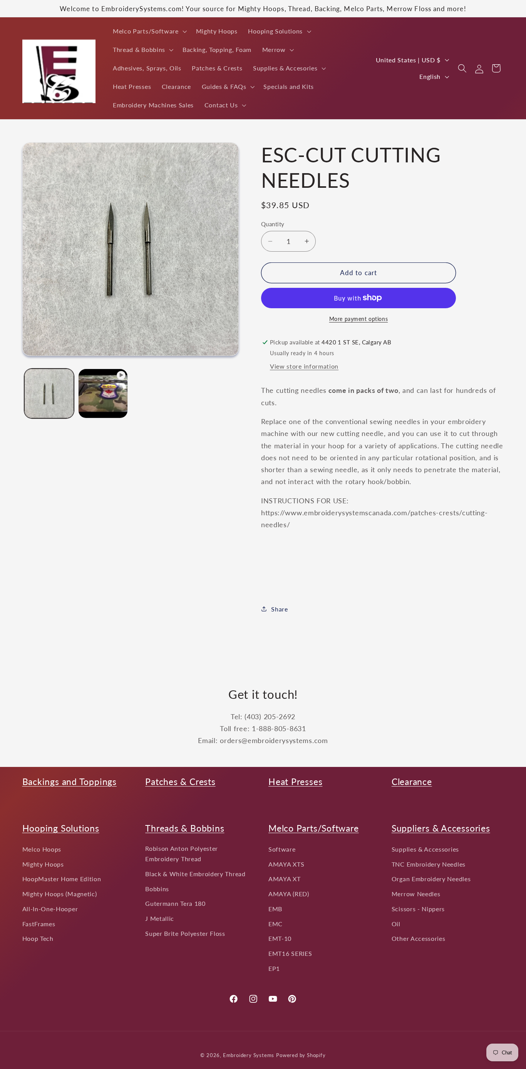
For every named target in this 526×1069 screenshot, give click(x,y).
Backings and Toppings (69, 781)
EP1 (274, 968)
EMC (275, 923)
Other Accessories (419, 938)
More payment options (358, 319)
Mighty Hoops (43, 864)
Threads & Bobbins (184, 828)
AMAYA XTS (286, 864)
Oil (396, 923)
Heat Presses (295, 781)
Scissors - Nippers (418, 908)
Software (282, 849)
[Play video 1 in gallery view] (103, 393)
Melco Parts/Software (313, 828)
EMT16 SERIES (290, 953)
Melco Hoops (42, 849)
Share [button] (279, 609)
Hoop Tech (38, 938)
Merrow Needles (416, 893)
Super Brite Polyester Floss (185, 933)
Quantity (273, 223)
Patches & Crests (180, 781)
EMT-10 (279, 938)
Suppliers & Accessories (441, 828)
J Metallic (159, 918)
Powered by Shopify (301, 1056)
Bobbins (157, 888)
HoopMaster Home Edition (61, 879)
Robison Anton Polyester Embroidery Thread (181, 853)
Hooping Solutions (60, 828)
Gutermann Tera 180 (175, 903)
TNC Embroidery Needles (429, 864)
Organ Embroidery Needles (431, 879)
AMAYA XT (284, 879)
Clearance (412, 781)
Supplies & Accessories (425, 849)
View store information (304, 366)
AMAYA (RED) (288, 893)
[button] (149, 31)
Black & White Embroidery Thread (195, 873)
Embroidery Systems (249, 1056)
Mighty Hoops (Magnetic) (59, 893)
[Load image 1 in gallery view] (49, 393)
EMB (275, 908)
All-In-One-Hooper (50, 908)
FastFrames (38, 923)
